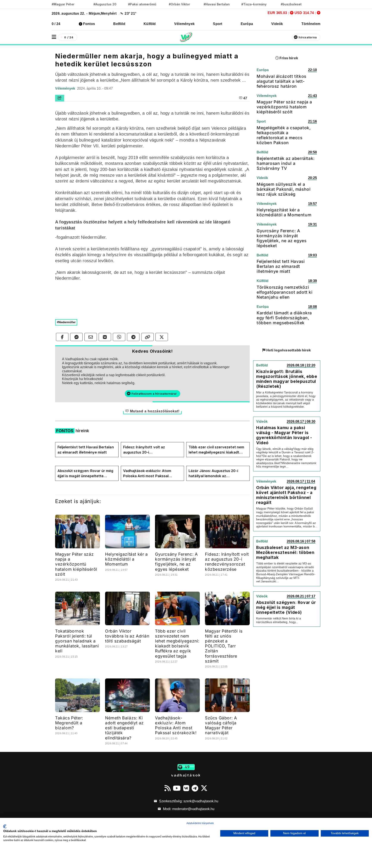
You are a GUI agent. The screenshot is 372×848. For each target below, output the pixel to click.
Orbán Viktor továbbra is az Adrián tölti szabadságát (127, 636)
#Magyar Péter (63, 4)
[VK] (186, 788)
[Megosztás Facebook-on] (62, 337)
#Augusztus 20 (104, 4)
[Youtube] (177, 788)
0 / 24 (56, 24)
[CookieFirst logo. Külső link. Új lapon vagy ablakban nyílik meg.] (4, 826)
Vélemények (184, 24)
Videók (277, 24)
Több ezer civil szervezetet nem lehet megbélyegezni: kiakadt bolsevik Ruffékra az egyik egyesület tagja (216, 450)
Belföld (119, 24)
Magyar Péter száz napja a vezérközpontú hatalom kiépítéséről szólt (76, 564)
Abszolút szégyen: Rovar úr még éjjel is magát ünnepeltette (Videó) (85, 474)
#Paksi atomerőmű (142, 4)
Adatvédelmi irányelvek (200, 823)
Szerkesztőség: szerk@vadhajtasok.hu (188, 801)
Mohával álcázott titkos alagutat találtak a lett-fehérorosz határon (281, 81)
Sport (217, 24)
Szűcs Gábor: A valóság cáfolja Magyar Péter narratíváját (221, 725)
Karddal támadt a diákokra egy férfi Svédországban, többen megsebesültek (284, 317)
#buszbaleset (291, 4)
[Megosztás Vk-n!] (105, 337)
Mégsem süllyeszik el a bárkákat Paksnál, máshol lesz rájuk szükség (283, 189)
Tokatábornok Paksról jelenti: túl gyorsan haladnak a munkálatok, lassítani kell (77, 640)
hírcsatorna (308, 37)
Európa (247, 24)
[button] (54, 37)
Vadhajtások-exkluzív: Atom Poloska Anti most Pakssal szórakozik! (147, 474)
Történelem (310, 24)
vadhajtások (186, 775)
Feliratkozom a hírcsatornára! (154, 393)
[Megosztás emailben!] (90, 337)
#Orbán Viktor (179, 4)
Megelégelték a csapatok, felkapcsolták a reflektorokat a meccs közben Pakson (284, 135)
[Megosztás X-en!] (161, 337)
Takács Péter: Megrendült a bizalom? (69, 722)
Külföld (150, 24)
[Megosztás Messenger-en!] (76, 337)
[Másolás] (147, 337)
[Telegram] (195, 788)
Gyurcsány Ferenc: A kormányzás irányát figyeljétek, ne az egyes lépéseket (176, 562)
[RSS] (167, 788)
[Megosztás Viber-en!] (119, 337)
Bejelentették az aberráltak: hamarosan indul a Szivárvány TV (286, 163)
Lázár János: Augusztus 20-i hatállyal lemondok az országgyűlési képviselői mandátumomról (213, 474)
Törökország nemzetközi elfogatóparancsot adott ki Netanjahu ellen (285, 292)
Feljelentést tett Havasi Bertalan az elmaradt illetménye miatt (85, 449)
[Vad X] (204, 788)
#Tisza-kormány (254, 4)
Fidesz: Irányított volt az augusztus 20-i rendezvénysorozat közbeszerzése (144, 450)
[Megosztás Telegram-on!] (133, 337)
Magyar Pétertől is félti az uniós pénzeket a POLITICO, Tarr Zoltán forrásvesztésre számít (224, 645)
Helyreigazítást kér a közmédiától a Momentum (126, 559)
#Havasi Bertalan (217, 4)
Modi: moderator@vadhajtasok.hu (188, 809)
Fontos (89, 24)
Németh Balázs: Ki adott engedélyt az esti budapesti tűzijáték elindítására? (124, 727)
